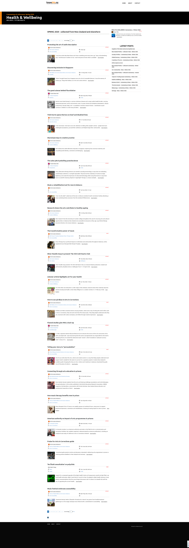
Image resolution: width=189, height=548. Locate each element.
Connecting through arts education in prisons (64, 371)
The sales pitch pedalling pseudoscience (62, 161)
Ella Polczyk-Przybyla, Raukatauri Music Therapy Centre (61, 235)
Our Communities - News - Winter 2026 (121, 69)
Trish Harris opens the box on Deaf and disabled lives (67, 115)
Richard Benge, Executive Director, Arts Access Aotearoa (61, 352)
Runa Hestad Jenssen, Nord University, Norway (59, 376)
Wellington (83, 260)
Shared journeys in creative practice (60, 138)
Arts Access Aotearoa (54, 49)
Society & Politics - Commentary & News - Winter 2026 (125, 54)
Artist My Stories (53, 121)
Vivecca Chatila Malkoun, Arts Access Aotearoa (59, 400)
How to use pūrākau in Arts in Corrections (63, 300)
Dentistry (51, 97)
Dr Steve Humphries (53, 95)
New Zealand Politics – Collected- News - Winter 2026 (125, 51)
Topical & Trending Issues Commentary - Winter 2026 (124, 76)
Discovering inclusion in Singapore (60, 67)
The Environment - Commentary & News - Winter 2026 (125, 85)
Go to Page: (66, 40)
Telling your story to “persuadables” (61, 347)
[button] (188, 546)
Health (50, 471)
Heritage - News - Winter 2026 (119, 90)
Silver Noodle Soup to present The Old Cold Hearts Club (68, 254)
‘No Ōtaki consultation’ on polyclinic (61, 464)
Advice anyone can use (117, 62)
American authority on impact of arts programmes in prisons (70, 418)
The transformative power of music (61, 231)
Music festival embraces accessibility (61, 489)
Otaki (82, 97)
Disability (51, 74)
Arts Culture (52, 260)
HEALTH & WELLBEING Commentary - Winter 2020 (126, 30)
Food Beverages (53, 329)
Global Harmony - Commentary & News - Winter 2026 (124, 57)
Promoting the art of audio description (62, 45)
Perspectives (52, 167)
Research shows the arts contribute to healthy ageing (67, 208)
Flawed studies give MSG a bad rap (60, 323)
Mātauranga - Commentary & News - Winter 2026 (123, 88)
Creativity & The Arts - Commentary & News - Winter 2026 (126, 60)
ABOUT (130, 3)
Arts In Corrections (53, 306)
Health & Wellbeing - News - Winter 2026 (121, 79)
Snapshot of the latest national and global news (123, 48)
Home (124, 3)
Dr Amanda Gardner (53, 423)
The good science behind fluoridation (61, 90)
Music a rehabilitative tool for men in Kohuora (64, 185)
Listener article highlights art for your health (64, 277)
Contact (137, 3)
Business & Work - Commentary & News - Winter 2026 (124, 82)
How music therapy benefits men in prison (63, 395)
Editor (50, 469)
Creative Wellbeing (53, 144)
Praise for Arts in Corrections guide (60, 441)
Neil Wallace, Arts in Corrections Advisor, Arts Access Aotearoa (62, 304)
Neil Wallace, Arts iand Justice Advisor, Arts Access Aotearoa (62, 72)
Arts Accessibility (53, 51)
